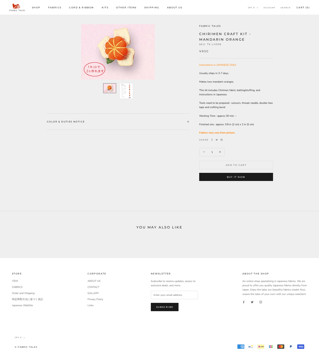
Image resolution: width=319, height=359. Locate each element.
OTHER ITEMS (126, 7)
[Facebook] (212, 140)
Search (286, 7)
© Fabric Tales (26, 347)
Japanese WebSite (22, 305)
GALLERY (93, 293)
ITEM (15, 281)
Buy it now (236, 177)
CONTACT (93, 287)
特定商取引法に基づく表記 (27, 299)
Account (269, 7)
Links (91, 305)
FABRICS (54, 7)
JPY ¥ (251, 7)
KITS (105, 7)
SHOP (36, 7)
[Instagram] (260, 302)
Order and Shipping (23, 293)
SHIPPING (151, 7)
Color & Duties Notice (66, 121)
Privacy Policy (95, 299)
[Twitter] (217, 140)
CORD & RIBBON (81, 7)
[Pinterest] (221, 140)
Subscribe (164, 307)
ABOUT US (174, 7)
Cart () (303, 7)
